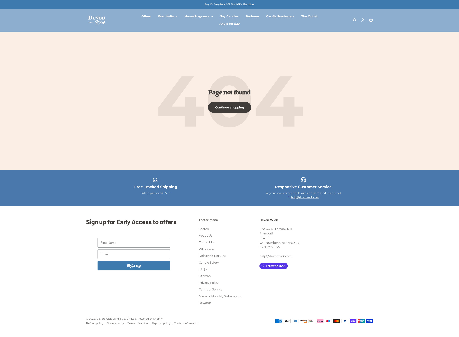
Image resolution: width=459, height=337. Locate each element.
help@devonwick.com (305, 197)
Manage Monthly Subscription (220, 296)
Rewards (205, 303)
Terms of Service (211, 289)
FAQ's (203, 269)
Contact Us (207, 242)
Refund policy (94, 323)
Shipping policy (161, 323)
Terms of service (137, 323)
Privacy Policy (209, 283)
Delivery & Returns (212, 256)
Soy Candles (229, 16)
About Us (205, 235)
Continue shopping (229, 107)
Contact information (186, 323)
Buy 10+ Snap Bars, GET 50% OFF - (229, 4)
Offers (146, 16)
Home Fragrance (197, 16)
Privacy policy (115, 323)
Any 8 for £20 (229, 24)
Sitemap (205, 276)
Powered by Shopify (150, 318)
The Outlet (309, 16)
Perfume (252, 16)
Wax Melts (166, 16)
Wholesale (206, 249)
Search (204, 229)
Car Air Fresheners (280, 16)
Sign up (134, 265)
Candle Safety (209, 262)
